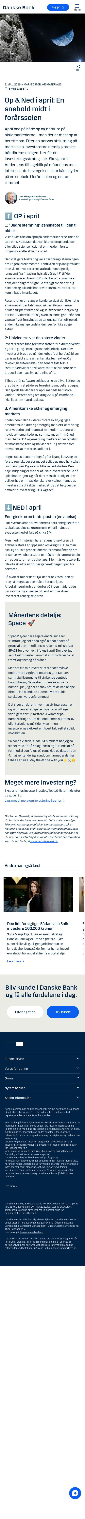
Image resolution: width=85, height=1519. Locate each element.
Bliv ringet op (25, 1012)
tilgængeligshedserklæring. (62, 1248)
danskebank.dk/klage (31, 1232)
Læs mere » (11, 1186)
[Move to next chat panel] (75, 1493)
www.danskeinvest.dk (44, 841)
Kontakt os (24, 1206)
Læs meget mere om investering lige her (33, 800)
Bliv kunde (63, 1012)
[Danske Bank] (18, 7)
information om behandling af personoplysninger (43, 1238)
